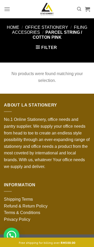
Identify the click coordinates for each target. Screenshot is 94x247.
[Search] (79, 9)
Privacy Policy (17, 219)
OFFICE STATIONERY (46, 27)
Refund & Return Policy (26, 206)
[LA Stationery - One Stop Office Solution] (47, 9)
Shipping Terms (18, 199)
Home (13, 27)
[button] (11, 235)
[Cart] (87, 9)
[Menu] (7, 9)
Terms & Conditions (22, 212)
